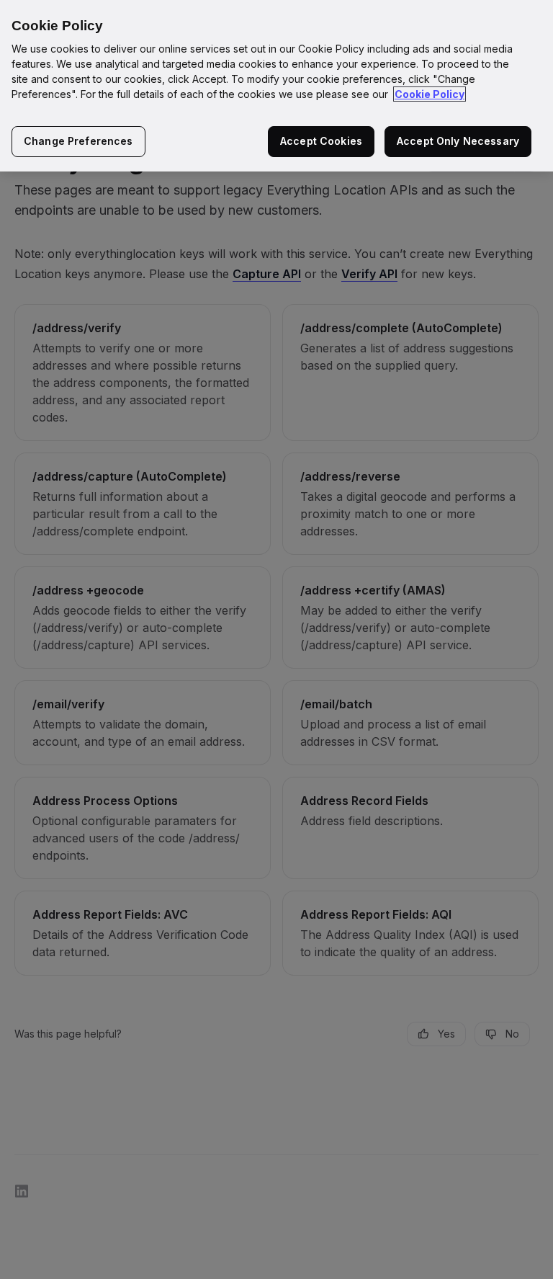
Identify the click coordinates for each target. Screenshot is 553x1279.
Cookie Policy (429, 94)
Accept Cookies (321, 141)
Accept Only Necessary (458, 141)
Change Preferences (78, 141)
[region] (276, 85)
